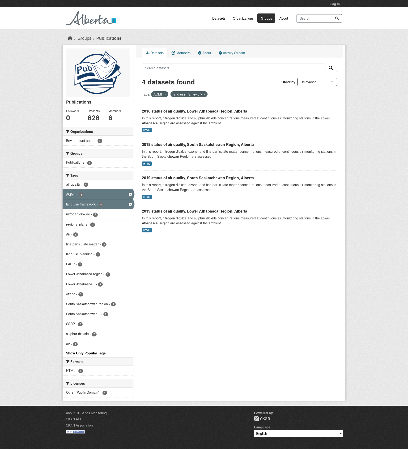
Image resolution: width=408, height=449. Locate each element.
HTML (146, 130)
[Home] (70, 38)
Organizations (243, 18)
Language (262, 427)
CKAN (262, 418)
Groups (266, 18)
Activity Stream (233, 52)
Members (183, 52)
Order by (288, 81)
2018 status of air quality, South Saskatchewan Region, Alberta (198, 144)
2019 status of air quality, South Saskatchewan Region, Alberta (198, 177)
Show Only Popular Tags (86, 353)
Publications (109, 38)
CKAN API (73, 419)
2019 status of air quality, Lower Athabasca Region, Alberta (194, 211)
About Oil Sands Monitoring (86, 412)
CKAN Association (79, 425)
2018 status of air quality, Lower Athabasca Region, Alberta (194, 111)
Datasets (218, 18)
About (283, 18)
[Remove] (165, 94)
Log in (335, 3)
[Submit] (337, 18)
